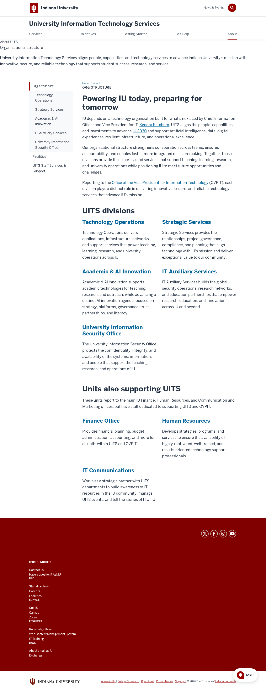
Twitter (205, 533)
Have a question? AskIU (45, 574)
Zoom (33, 617)
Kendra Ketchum (154, 124)
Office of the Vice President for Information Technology (160, 182)
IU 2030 (140, 131)
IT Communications (108, 470)
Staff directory (39, 586)
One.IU (33, 608)
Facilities (35, 596)
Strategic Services (186, 222)
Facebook (214, 533)
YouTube (232, 533)
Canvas (34, 612)
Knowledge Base (40, 629)
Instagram (223, 533)
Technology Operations (113, 222)
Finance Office (101, 420)
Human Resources (186, 420)
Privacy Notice (164, 681)
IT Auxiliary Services (189, 271)
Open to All (147, 681)
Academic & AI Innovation (116, 271)
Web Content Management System (52, 634)
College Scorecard (128, 681)
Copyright (180, 681)
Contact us (36, 570)
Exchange (35, 655)
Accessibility (108, 681)
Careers (34, 591)
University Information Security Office (112, 330)
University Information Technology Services (94, 23)
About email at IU (40, 651)
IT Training (36, 639)
